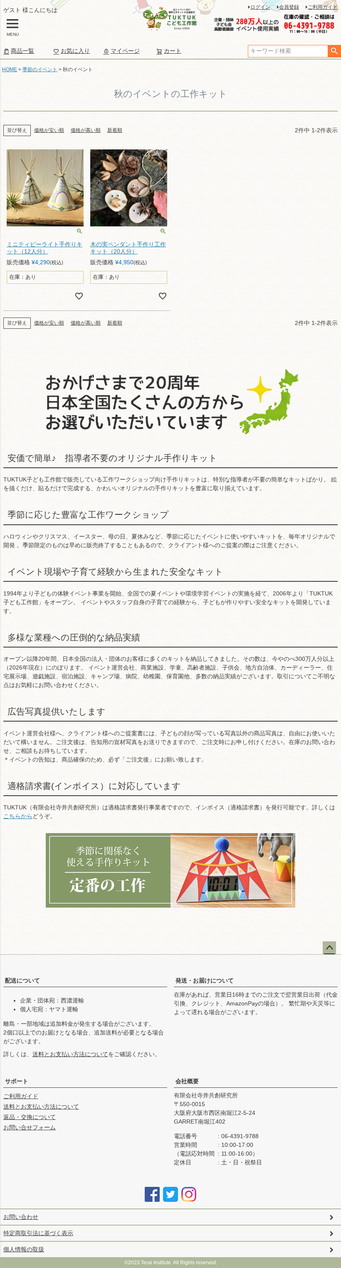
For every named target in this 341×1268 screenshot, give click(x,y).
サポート (16, 1081)
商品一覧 (22, 50)
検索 (334, 51)
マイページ (125, 50)
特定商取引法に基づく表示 (38, 1233)
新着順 (114, 130)
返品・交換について (29, 1117)
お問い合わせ (20, 1216)
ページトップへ (329, 948)
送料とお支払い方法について (70, 1054)
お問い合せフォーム (29, 1127)
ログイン (260, 7)
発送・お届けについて (204, 980)
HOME (9, 69)
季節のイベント (39, 69)
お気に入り (75, 50)
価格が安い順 (49, 130)
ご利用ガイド (323, 7)
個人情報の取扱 (23, 1249)
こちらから (17, 816)
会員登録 (289, 7)
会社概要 (187, 1081)
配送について (22, 980)
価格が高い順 (86, 130)
